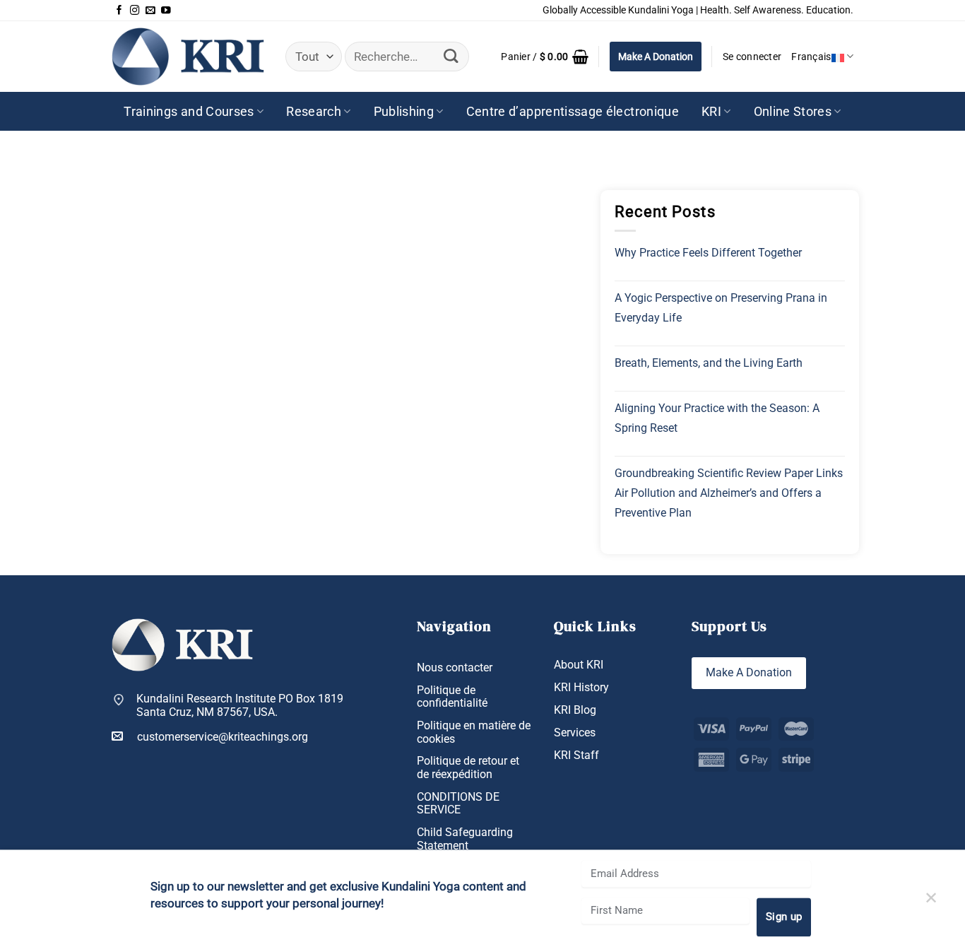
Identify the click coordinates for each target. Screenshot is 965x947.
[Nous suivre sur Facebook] (119, 10)
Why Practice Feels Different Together (708, 252)
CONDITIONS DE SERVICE (458, 804)
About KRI (578, 665)
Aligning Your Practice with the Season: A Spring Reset (717, 418)
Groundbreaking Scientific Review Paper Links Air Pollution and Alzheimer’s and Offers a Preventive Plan (729, 492)
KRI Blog (575, 710)
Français (811, 56)
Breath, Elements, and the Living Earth (709, 363)
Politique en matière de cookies (474, 732)
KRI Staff (576, 755)
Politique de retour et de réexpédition (468, 768)
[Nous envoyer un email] (150, 10)
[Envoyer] (451, 57)
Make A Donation (655, 56)
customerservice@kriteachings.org (222, 737)
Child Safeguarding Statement (465, 839)
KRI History (581, 687)
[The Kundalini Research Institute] (188, 56)
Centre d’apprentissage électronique (572, 112)
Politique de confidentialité (452, 697)
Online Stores (793, 112)
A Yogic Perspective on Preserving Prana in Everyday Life (721, 307)
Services (575, 733)
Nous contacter (454, 667)
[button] (544, 56)
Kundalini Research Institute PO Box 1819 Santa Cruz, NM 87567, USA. (239, 706)
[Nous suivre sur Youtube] (166, 10)
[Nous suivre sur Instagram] (135, 10)
